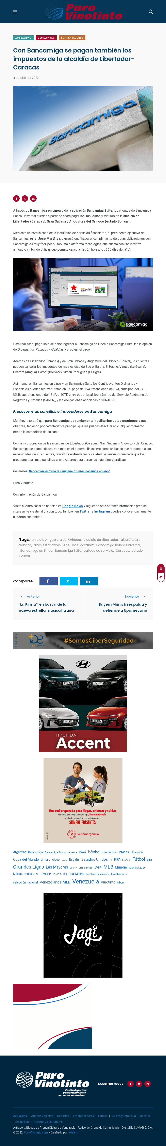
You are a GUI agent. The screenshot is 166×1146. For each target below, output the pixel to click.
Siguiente (132, 596)
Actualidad (23, 38)
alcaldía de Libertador (100, 539)
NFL (38, 874)
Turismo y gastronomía (48, 1121)
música (29, 874)
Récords (145, 1116)
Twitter (85, 511)
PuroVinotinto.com (36, 1132)
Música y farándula (124, 1116)
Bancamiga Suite (68, 550)
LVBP (98, 867)
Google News (72, 506)
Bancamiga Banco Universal (118, 545)
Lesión (73, 868)
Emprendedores (72, 38)
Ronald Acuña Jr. (119, 874)
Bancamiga (35, 852)
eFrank (73, 1132)
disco (56, 859)
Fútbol (138, 859)
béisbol (94, 852)
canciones (109, 852)
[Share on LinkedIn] (33, 198)
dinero (45, 859)
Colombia (137, 852)
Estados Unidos (94, 859)
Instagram (102, 511)
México (18, 873)
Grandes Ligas (28, 867)
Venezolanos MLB (55, 882)
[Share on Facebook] (16, 198)
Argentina (19, 852)
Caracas (122, 550)
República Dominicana (97, 874)
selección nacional (25, 882)
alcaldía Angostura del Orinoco (56, 539)
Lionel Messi (86, 867)
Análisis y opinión (42, 1116)
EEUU (64, 860)
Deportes (63, 1116)
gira (149, 859)
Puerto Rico (60, 873)
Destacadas (46, 38)
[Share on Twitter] (25, 198)
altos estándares (47, 545)
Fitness (102, 1116)
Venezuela (85, 881)
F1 (111, 860)
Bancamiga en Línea (36, 550)
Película (46, 873)
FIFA (117, 859)
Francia (126, 859)
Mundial (121, 867)
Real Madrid (76, 874)
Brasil (82, 852)
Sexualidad (22, 1121)
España (74, 859)
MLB (108, 867)
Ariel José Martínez (78, 545)
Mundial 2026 (137, 867)
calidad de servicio (98, 550)
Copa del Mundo (26, 859)
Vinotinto (108, 882)
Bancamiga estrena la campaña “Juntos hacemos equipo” (69, 471)
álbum (121, 882)
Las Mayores (57, 867)
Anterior (33, 596)
